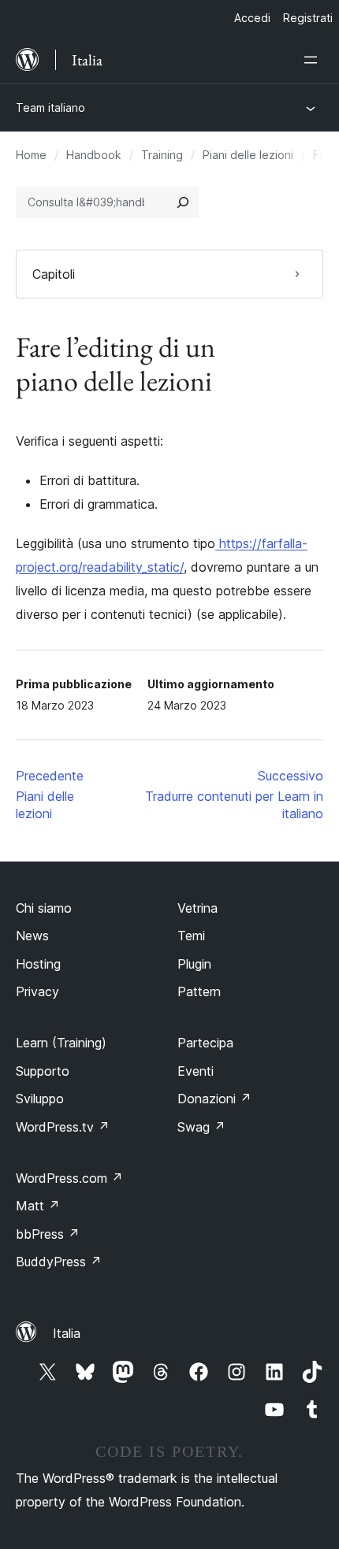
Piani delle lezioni (248, 154)
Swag (201, 1127)
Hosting (38, 964)
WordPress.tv (63, 1127)
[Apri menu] (314, 59)
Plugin (194, 964)
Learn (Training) (61, 1043)
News (32, 935)
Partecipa (205, 1043)
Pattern (199, 991)
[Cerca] (183, 202)
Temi (191, 935)
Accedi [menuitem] (252, 17)
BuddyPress (59, 1261)
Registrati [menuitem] (308, 17)
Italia (66, 1333)
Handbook (93, 154)
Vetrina (197, 908)
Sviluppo (40, 1098)
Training (162, 154)
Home (31, 154)
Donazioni (214, 1098)
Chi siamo (44, 908)
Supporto (42, 1071)
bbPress (48, 1234)
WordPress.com (69, 1178)
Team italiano (50, 107)
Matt (38, 1206)
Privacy (37, 991)
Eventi (195, 1071)
